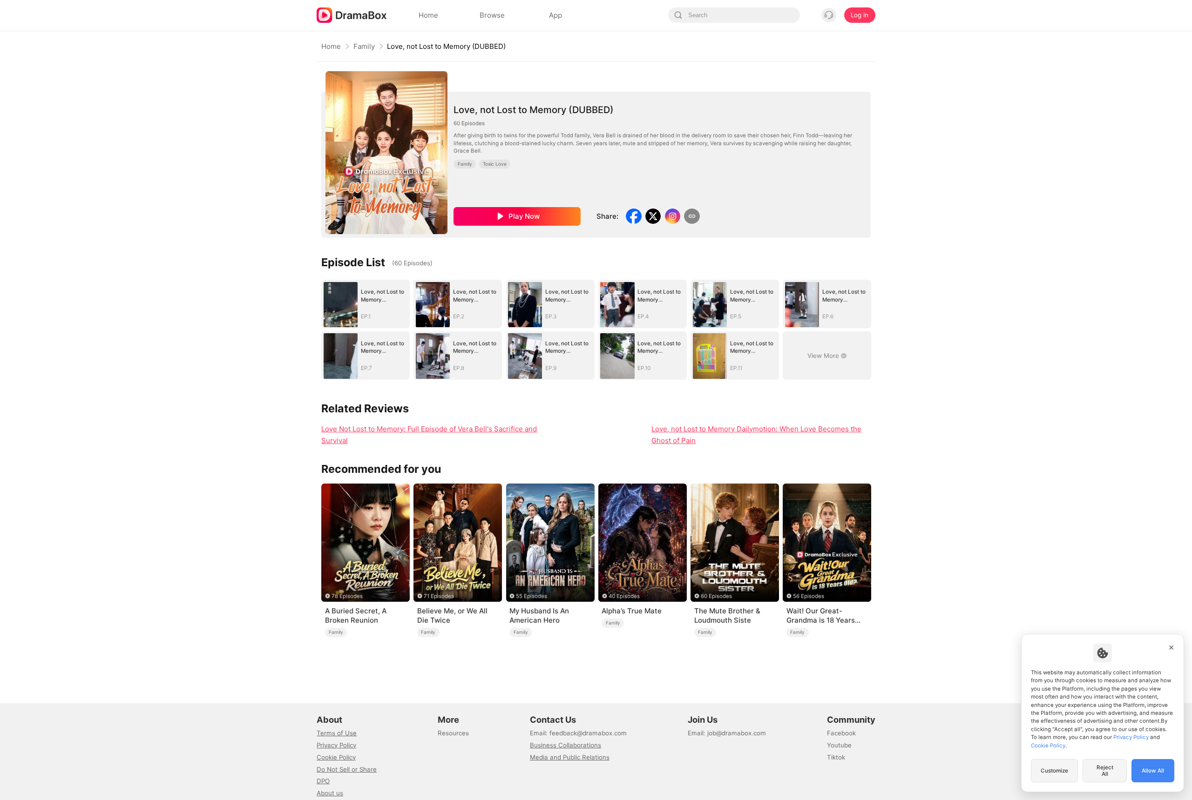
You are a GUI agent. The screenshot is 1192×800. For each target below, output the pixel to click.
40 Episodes (624, 596)
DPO (323, 781)
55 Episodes (531, 596)
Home (331, 46)
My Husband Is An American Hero (539, 615)
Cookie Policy (336, 757)
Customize (1054, 770)
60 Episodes (716, 596)
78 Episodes (347, 596)
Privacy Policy (336, 745)
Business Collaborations (565, 745)
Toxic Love (495, 164)
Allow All (1153, 770)
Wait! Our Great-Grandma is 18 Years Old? (820, 615)
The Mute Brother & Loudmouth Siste (727, 615)
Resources (453, 733)
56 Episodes (808, 596)
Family (364, 46)
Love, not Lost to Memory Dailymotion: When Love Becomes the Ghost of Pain (756, 434)
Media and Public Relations (570, 757)
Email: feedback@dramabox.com (578, 733)
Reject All (1105, 770)
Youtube (839, 745)
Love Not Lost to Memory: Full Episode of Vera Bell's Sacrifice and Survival (429, 434)
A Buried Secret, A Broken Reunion (355, 615)
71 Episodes (439, 596)
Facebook (841, 733)
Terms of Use (337, 733)
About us (330, 793)
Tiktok (836, 757)
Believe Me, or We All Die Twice (452, 615)
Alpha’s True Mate (632, 610)
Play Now (524, 216)
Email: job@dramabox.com (727, 733)
